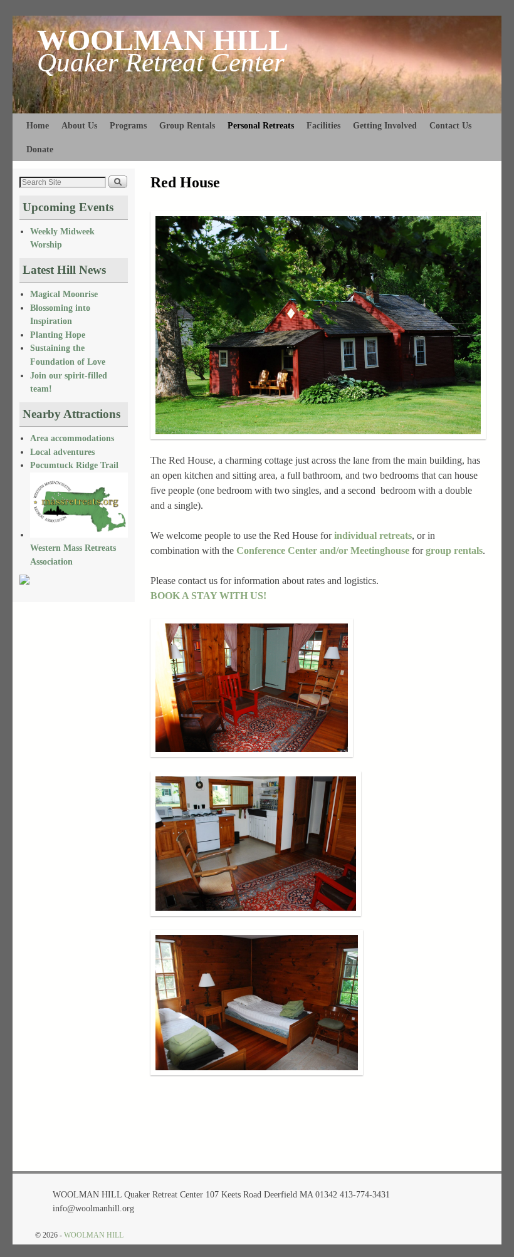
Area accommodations (72, 438)
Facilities (323, 125)
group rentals (454, 550)
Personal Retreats (261, 125)
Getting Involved (385, 125)
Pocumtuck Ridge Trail (74, 465)
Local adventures (62, 452)
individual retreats (373, 535)
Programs (128, 125)
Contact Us (450, 125)
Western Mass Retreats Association (73, 554)
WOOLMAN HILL (162, 39)
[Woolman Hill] (24, 581)
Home (37, 125)
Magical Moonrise (64, 294)
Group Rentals (187, 125)
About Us (79, 125)
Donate (39, 149)
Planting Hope (57, 335)
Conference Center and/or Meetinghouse (322, 550)
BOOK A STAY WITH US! (208, 595)
